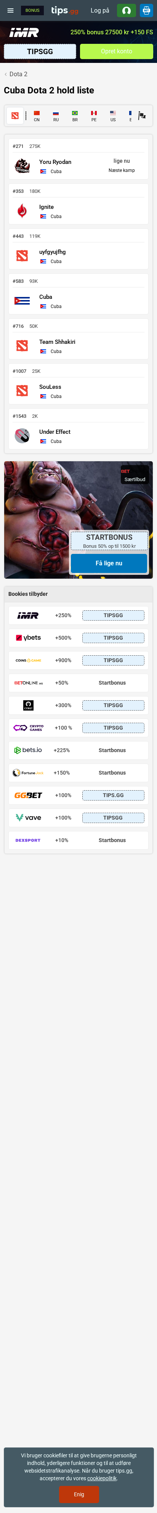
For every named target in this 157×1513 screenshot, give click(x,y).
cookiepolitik (102, 1478)
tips (64, 10)
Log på (100, 10)
